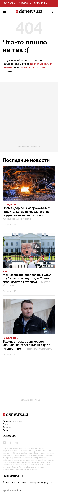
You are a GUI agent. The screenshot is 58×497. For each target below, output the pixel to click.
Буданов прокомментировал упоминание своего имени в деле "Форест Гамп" (27, 345)
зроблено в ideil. (13, 490)
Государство (10, 205)
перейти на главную (32, 68)
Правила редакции (12, 421)
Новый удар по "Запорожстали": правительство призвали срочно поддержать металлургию (26, 213)
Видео (6, 430)
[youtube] (4, 442)
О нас (5, 424)
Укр (21, 476)
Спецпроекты (9, 436)
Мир (5, 271)
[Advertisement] (29, 115)
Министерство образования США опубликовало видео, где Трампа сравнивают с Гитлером (27, 280)
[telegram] (17, 442)
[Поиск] (53, 11)
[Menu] (4, 11)
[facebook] (10, 442)
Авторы (7, 427)
